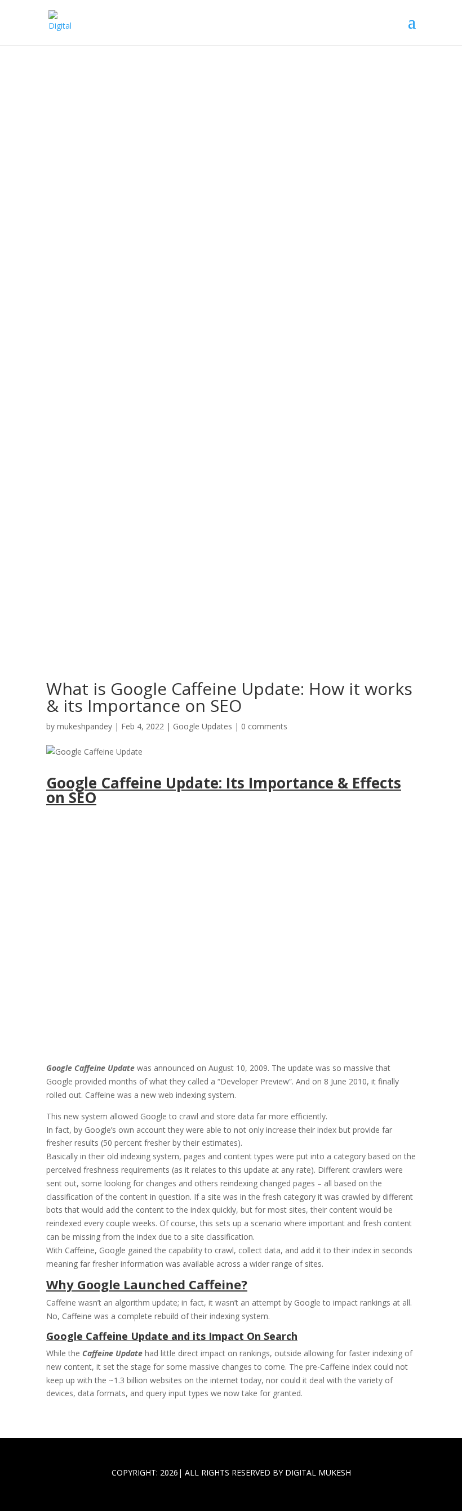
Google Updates (202, 726)
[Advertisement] (231, 946)
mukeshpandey (84, 726)
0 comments (264, 726)
